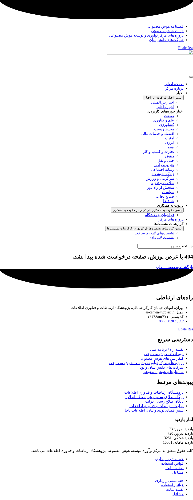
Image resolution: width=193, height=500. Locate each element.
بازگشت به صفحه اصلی (174, 267)
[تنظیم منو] (191, 77)
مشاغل (178, 472)
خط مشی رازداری (169, 459)
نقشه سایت (174, 468)
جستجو (187, 246)
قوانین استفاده (172, 463)
